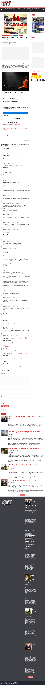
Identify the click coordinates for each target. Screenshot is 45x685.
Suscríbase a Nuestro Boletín (38, 71)
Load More (22, 494)
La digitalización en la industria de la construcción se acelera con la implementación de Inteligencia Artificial (25, 433)
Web (1, 396)
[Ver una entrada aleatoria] (43, 10)
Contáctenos (13, 10)
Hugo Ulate (5, 247)
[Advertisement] (15, 53)
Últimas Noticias (21, 35)
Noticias (14, 8)
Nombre (2, 387)
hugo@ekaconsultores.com (25, 318)
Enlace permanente (15, 150)
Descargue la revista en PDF (36, 34)
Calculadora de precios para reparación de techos (26, 10)
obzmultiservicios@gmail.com (19, 286)
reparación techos (7, 10)
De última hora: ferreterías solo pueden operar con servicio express (14, 130)
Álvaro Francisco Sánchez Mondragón (11, 182)
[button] (16, 8)
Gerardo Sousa (6, 252)
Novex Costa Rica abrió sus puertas (9, 127)
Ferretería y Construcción (5, 35)
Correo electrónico (4, 392)
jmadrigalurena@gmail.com (7, 346)
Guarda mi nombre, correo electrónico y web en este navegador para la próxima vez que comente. (15, 403)
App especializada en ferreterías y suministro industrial (12, 124)
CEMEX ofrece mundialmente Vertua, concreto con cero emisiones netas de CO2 (16, 125)
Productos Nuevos (15, 35)
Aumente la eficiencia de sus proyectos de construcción (22, 465)
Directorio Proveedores (8, 8)
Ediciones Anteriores (35, 8)
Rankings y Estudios (21, 8)
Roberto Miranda (6, 195)
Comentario (3, 375)
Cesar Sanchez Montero (8, 155)
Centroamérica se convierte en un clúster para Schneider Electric (23, 449)
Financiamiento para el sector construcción (22, 480)
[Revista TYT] (2, 10)
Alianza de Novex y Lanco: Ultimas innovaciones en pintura (25, 417)
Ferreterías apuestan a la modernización (25, 140)
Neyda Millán (6, 228)
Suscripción (28, 8)
